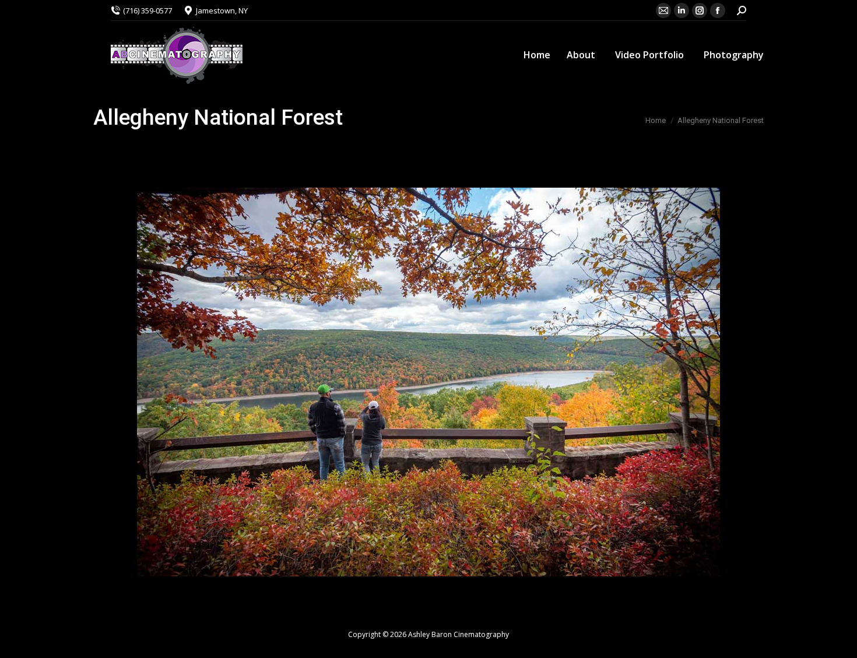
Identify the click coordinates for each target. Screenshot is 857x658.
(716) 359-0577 (147, 10)
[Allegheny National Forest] (428, 382)
